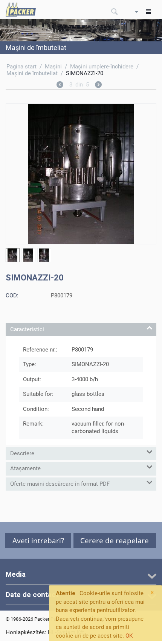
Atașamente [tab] (25, 468)
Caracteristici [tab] (27, 329)
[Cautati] (114, 12)
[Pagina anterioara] (60, 85)
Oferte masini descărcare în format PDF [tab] (60, 483)
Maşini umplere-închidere (101, 66)
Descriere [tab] (22, 453)
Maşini (53, 66)
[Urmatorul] (98, 85)
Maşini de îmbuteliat (32, 73)
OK (129, 635)
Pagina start (21, 66)
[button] (38, 540)
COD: (12, 295)
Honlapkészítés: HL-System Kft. (46, 632)
